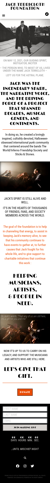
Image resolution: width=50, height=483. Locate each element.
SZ (22, 477)
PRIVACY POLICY (9, 475)
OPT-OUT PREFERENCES (20, 475)
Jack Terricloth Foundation (25, 6)
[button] (3, 15)
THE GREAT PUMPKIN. (37, 477)
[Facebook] (17, 466)
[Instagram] (25, 466)
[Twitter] (32, 466)
